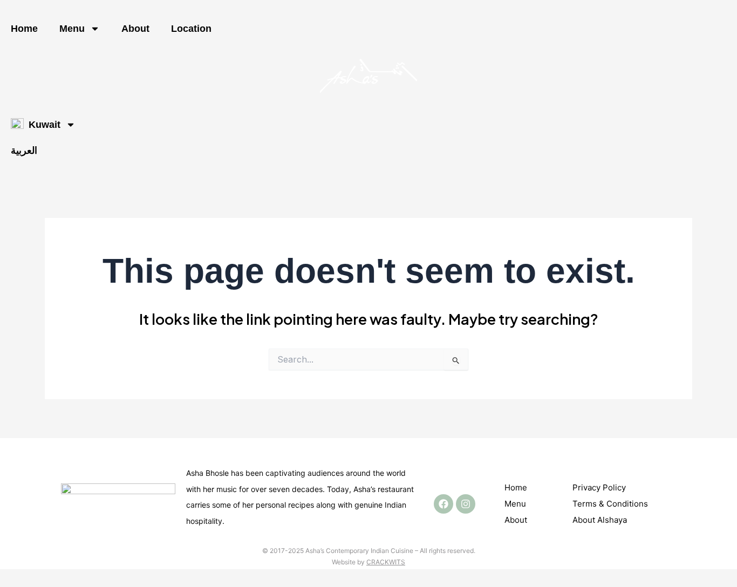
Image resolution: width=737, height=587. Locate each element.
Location (191, 28)
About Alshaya (599, 520)
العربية (24, 150)
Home (24, 28)
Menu (72, 28)
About (135, 28)
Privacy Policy (599, 487)
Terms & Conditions (610, 504)
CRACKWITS (385, 562)
